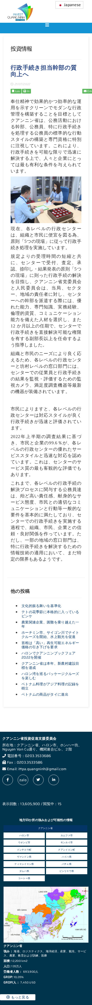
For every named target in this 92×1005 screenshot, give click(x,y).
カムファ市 (67, 835)
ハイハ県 (66, 857)
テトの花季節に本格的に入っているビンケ (50, 614)
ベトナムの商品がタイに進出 (44, 694)
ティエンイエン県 (24, 864)
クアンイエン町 (66, 849)
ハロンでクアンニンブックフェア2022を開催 (48, 655)
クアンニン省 (45, 828)
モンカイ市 (67, 842)
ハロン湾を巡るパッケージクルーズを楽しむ (50, 676)
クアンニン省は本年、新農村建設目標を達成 (50, 666)
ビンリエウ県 (66, 871)
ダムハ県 (24, 871)
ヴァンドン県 (24, 857)
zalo (23, 780)
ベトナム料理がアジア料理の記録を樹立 (50, 686)
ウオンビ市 (24, 842)
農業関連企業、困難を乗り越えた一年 (50, 624)
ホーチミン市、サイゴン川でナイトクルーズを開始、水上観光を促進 (50, 635)
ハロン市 (24, 835)
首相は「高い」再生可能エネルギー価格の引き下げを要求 (50, 645)
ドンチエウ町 (24, 849)
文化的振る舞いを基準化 (41, 606)
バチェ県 (66, 864)
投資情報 (21, 48)
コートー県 (24, 878)
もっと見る (19, 997)
